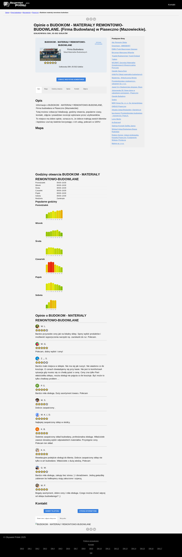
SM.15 (142, 549)
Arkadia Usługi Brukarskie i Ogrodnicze (126, 110)
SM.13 (125, 549)
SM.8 (83, 549)
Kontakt (171, 4)
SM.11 (108, 549)
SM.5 (60, 549)
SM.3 (45, 549)
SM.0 (22, 549)
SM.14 (133, 549)
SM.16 (151, 549)
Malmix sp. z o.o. (118, 144)
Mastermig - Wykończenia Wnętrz (124, 78)
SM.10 (99, 549)
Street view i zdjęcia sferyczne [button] (46, 518)
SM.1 (30, 549)
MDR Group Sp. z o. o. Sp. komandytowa (127, 103)
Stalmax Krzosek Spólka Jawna (123, 126)
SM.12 (116, 549)
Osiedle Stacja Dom (119, 71)
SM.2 (37, 549)
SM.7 (76, 549)
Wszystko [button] (63, 518)
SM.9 (91, 549)
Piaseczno (35, 12)
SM (91, 553)
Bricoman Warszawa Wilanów (123, 53)
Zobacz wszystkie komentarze (71, 79)
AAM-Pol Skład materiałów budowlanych (127, 74)
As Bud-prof (116, 122)
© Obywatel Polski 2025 (14, 537)
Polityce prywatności (91, 541)
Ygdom (114, 59)
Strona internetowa (88, 511)
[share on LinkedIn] (94, 20)
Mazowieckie (27, 12)
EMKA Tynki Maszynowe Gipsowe (124, 49)
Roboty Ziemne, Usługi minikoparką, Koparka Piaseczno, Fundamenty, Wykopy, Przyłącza (125, 137)
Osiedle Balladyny (118, 96)
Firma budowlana (16, 12)
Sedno (114, 100)
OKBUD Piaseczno (119, 106)
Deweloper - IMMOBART (121, 46)
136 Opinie (98, 42)
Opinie (7, 12)
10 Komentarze (98, 43)
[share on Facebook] (87, 20)
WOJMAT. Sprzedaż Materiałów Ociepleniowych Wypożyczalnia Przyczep (124, 65)
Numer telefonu (52, 511)
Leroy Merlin (116, 119)
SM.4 (53, 549)
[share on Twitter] (91, 20)
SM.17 (159, 549)
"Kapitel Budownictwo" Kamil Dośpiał (126, 56)
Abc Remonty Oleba (119, 42)
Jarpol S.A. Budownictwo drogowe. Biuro (127, 87)
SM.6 (68, 549)
